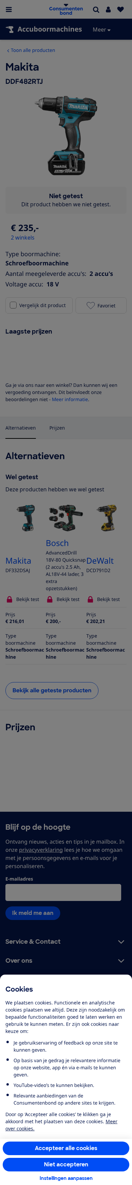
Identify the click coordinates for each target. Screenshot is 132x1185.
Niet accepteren (66, 1164)
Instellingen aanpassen (66, 1178)
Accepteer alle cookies (66, 1148)
